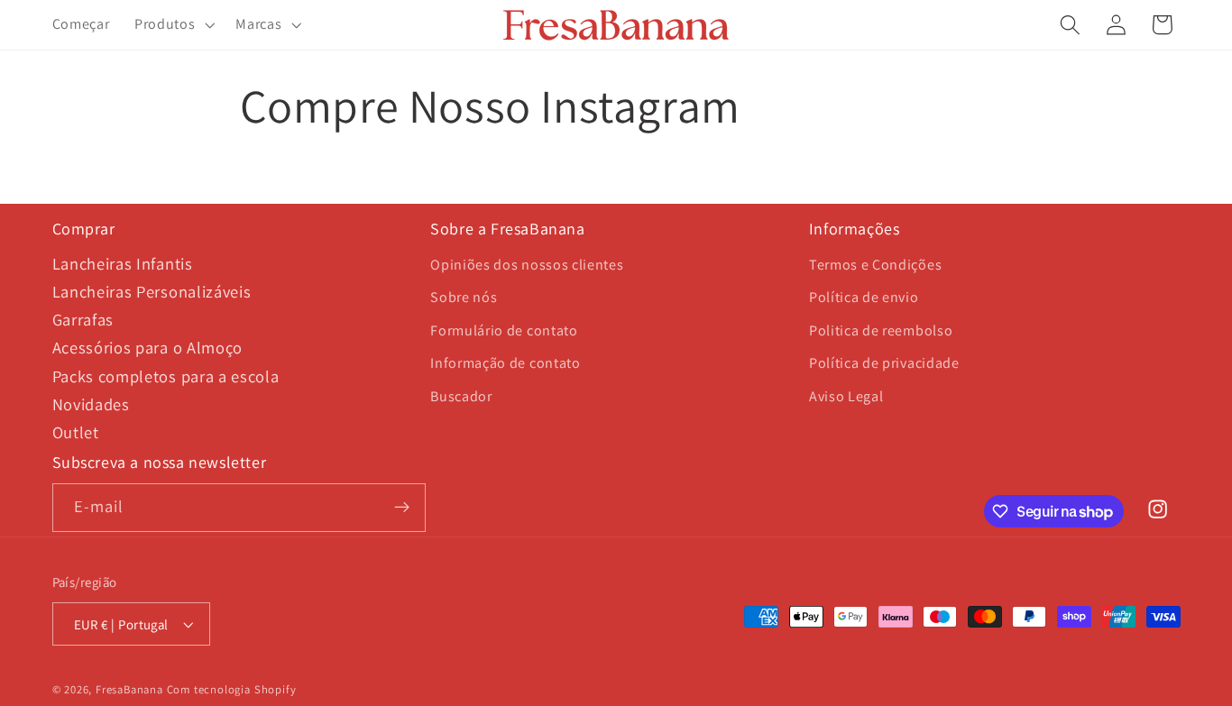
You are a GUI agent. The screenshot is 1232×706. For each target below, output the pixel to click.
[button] (172, 25)
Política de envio (864, 297)
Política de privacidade (884, 362)
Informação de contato (505, 362)
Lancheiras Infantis (122, 263)
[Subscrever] (402, 507)
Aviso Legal (846, 396)
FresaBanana (129, 689)
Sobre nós (463, 297)
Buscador (461, 396)
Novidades (91, 404)
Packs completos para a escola (166, 376)
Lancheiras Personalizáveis (152, 291)
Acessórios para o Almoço (148, 347)
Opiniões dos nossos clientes (526, 264)
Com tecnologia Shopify (232, 689)
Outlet (75, 432)
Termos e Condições (875, 264)
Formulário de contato (504, 330)
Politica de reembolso (881, 330)
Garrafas (83, 319)
